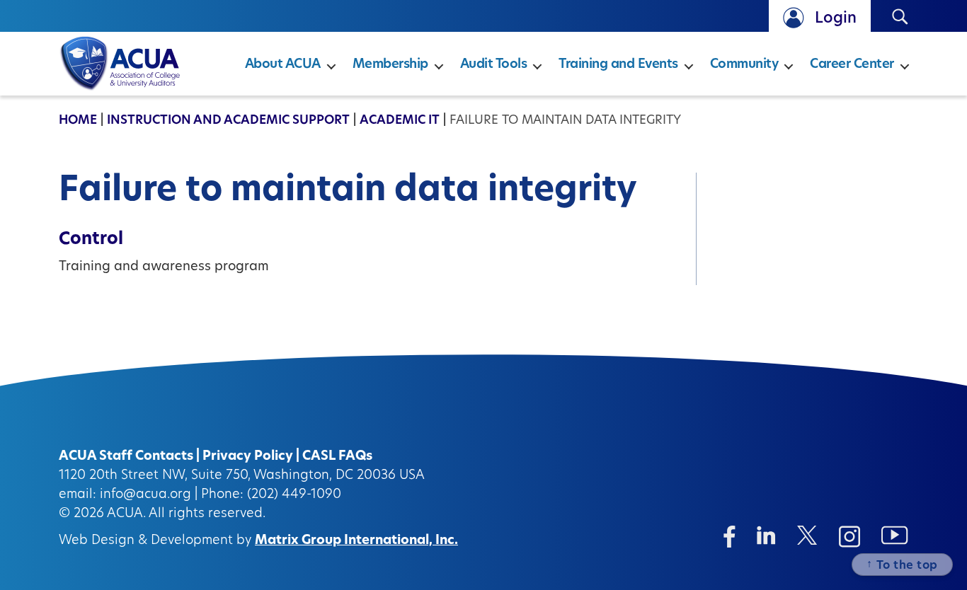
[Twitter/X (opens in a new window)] (807, 535)
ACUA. (126, 514)
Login (836, 18)
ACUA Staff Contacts (126, 457)
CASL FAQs (337, 457)
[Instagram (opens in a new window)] (849, 537)
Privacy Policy (247, 457)
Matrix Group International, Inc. (356, 541)
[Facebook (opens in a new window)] (729, 537)
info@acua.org (145, 495)
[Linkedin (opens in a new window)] (766, 535)
